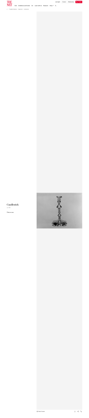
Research (45, 5)
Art (32, 5)
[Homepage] (9, 3)
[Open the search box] (55, 5)
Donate (64, 1)
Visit (15, 5)
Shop (51, 5)
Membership (71, 1)
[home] (7, 9)
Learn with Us (38, 5)
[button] (59, 210)
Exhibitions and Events (24, 5)
